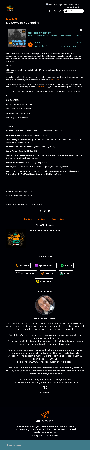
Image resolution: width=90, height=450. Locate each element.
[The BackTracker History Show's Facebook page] (50, 11)
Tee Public (46, 392)
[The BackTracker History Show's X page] (53, 11)
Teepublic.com (41, 87)
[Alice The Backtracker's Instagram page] (46, 387)
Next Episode (29, 219)
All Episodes (43, 219)
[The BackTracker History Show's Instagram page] (59, 11)
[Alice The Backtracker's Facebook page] (44, 387)
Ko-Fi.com (55, 80)
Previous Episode (59, 219)
